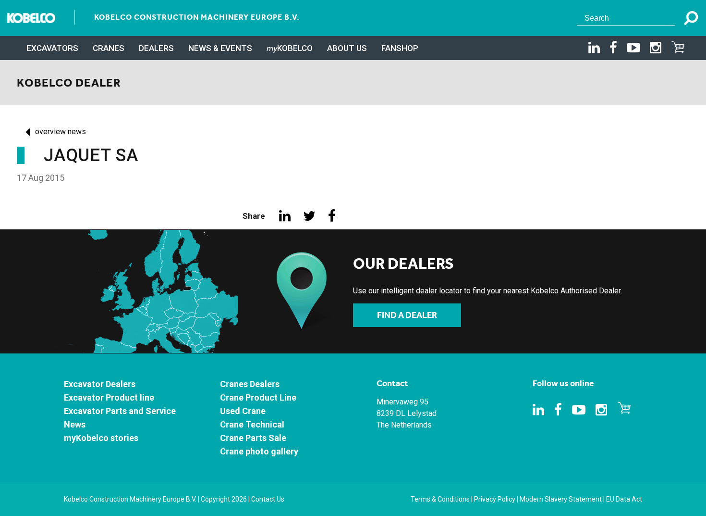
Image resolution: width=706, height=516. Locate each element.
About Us (347, 48)
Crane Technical (252, 424)
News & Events (220, 48)
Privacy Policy (494, 499)
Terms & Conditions (440, 499)
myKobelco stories (101, 438)
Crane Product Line (258, 397)
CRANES (108, 48)
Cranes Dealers (250, 384)
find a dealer (407, 315)
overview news (60, 131)
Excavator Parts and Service (120, 411)
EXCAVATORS (52, 48)
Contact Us (267, 499)
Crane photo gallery (259, 451)
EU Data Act (624, 499)
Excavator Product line (109, 397)
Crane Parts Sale (253, 438)
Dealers (156, 48)
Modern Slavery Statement (561, 499)
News (74, 424)
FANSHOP (399, 48)
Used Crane (243, 411)
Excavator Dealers (99, 384)
